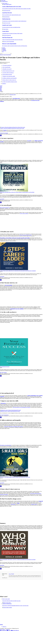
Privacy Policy (2, 629)
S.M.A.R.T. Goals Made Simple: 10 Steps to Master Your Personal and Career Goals (15, 477)
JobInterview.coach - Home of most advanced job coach (10, 411)
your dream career (16, 98)
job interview (3, 403)
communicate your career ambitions (17, 308)
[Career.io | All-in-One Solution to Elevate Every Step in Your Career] (12, 127)
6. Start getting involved (7, 74)
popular (5, 630)
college (18, 503)
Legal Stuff (4, 50)
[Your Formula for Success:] (14, 365)
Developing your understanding (5, 445)
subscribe (14, 630)
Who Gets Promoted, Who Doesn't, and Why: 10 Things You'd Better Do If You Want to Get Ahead (17, 559)
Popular (3, 47)
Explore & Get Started (4, 133)
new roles (29, 140)
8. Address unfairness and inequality (9, 78)
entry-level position (8, 285)
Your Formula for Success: (4, 366)
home (2, 630)
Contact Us (4, 626)
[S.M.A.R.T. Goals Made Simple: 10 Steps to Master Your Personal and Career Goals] (14, 476)
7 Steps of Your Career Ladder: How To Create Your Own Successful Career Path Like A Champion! (18, 270)
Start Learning (5, 3)
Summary (4, 83)
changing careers (34, 504)
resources (9, 630)
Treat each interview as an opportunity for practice (21, 407)
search (18, 630)
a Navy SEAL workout (24, 213)
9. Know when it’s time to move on (9, 79)
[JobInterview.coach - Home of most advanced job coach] (10, 410)
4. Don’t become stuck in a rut (8, 70)
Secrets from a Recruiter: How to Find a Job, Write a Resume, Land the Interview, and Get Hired (17, 192)
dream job (41, 501)
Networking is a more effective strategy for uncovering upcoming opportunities (15, 237)
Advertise (4, 49)
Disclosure (8, 629)
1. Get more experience (6, 65)
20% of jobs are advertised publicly (25, 234)
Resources (4, 48)
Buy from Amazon (3, 372)
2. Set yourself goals (6, 67)
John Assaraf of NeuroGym (5, 207)
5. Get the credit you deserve (8, 72)
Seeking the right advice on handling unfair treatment (13, 426)
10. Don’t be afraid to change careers (9, 81)
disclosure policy (13, 94)
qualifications (13, 504)
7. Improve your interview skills (8, 76)
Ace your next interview (4, 414)
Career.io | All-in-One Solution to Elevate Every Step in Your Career (12, 128)
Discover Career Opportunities (5, 54)
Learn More (2, 198)
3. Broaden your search (6, 69)
